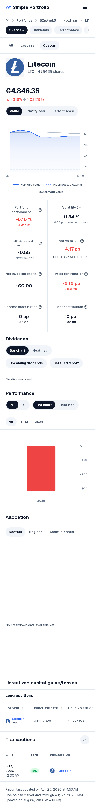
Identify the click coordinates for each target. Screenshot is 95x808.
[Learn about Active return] (82, 241)
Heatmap (40, 350)
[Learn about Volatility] (79, 207)
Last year (28, 45)
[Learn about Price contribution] (86, 274)
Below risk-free (24, 258)
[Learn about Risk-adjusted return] (40, 243)
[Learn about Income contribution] (40, 307)
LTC (87, 20)
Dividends (41, 30)
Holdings (70, 20)
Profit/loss (36, 111)
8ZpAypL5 (48, 20)
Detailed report (66, 363)
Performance (68, 30)
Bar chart (17, 350)
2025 (39, 422)
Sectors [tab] (15, 532)
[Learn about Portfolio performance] (40, 210)
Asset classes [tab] (62, 532)
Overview (16, 30)
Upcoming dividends (26, 363)
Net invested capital (67, 184)
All (11, 45)
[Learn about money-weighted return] (24, 99)
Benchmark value (51, 192)
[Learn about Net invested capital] (40, 274)
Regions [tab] (36, 532)
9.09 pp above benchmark (71, 222)
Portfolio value (31, 184)
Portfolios (24, 20)
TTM (24, 422)
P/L (12, 405)
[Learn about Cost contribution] (86, 307)
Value (14, 111)
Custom (49, 45)
